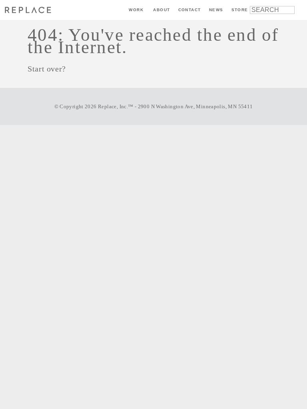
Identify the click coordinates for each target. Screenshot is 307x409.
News (216, 10)
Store (239, 10)
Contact (189, 10)
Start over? (47, 68)
